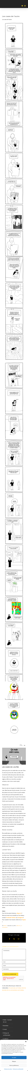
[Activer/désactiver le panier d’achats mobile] (22, 6)
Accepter (14, 1057)
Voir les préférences (14, 1065)
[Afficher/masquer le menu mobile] (25, 6)
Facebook (8, 917)
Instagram (20, 917)
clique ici (18, 913)
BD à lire (18, 925)
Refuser (14, 1061)
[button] (26, 1041)
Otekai (5, 925)
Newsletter (5, 1025)
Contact (5, 1029)
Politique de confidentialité (18, 1069)
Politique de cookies (8, 1069)
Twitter (14, 917)
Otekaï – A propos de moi (7, 1021)
